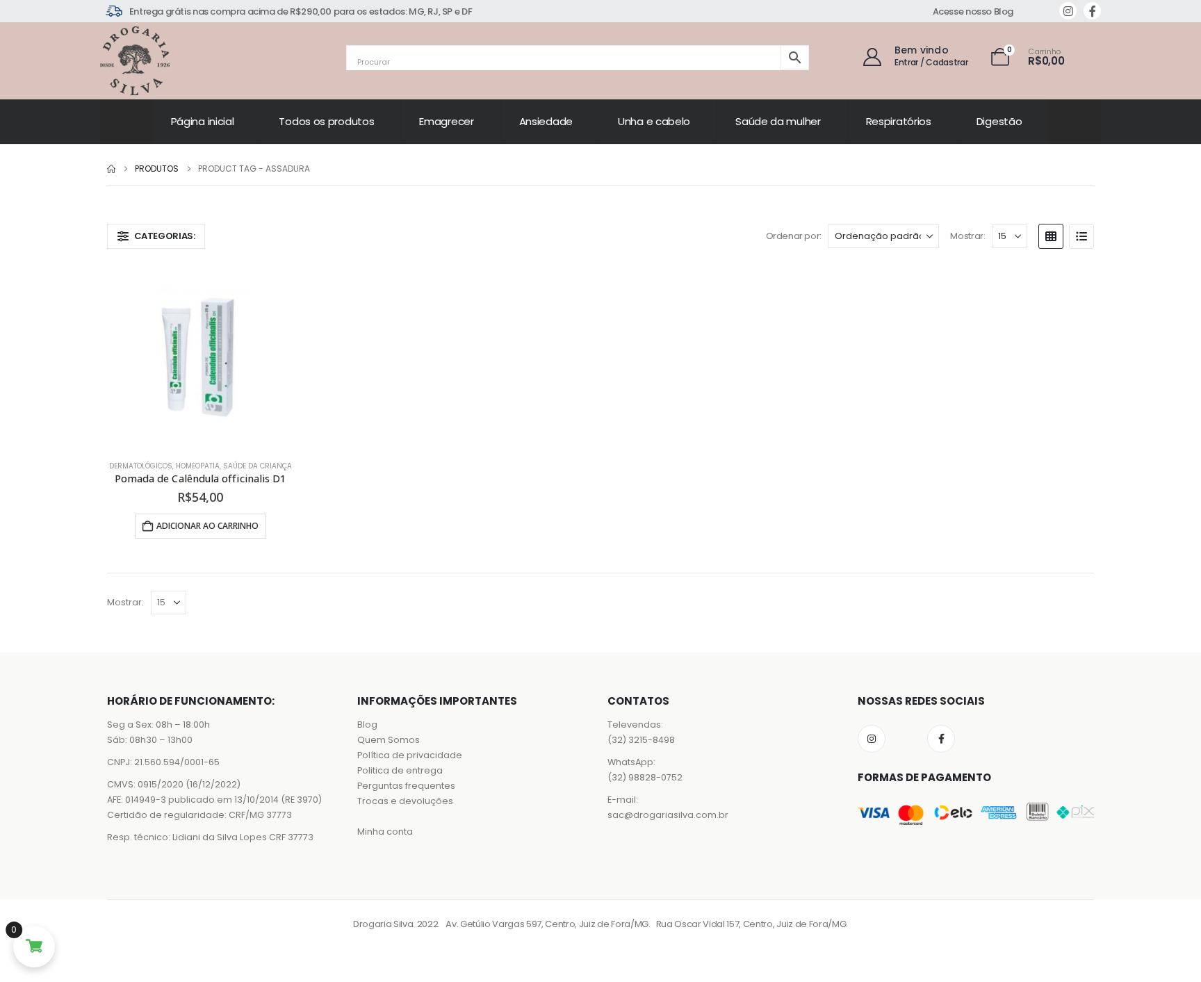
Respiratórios (898, 121)
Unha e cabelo (654, 121)
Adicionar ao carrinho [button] (207, 526)
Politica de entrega (400, 770)
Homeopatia (198, 466)
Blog (367, 724)
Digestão (999, 121)
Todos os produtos (326, 121)
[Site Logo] (135, 60)
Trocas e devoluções (405, 801)
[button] (156, 236)
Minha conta (385, 831)
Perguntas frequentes (406, 786)
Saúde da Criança (257, 466)
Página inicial (202, 121)
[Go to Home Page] (111, 169)
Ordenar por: (794, 236)
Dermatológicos (140, 466)
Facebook (941, 739)
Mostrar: (967, 236)
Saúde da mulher (778, 121)
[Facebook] (1092, 10)
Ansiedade (546, 121)
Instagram (871, 739)
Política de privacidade (409, 755)
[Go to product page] (200, 356)
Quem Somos (388, 740)
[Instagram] (1068, 10)
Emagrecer (446, 121)
